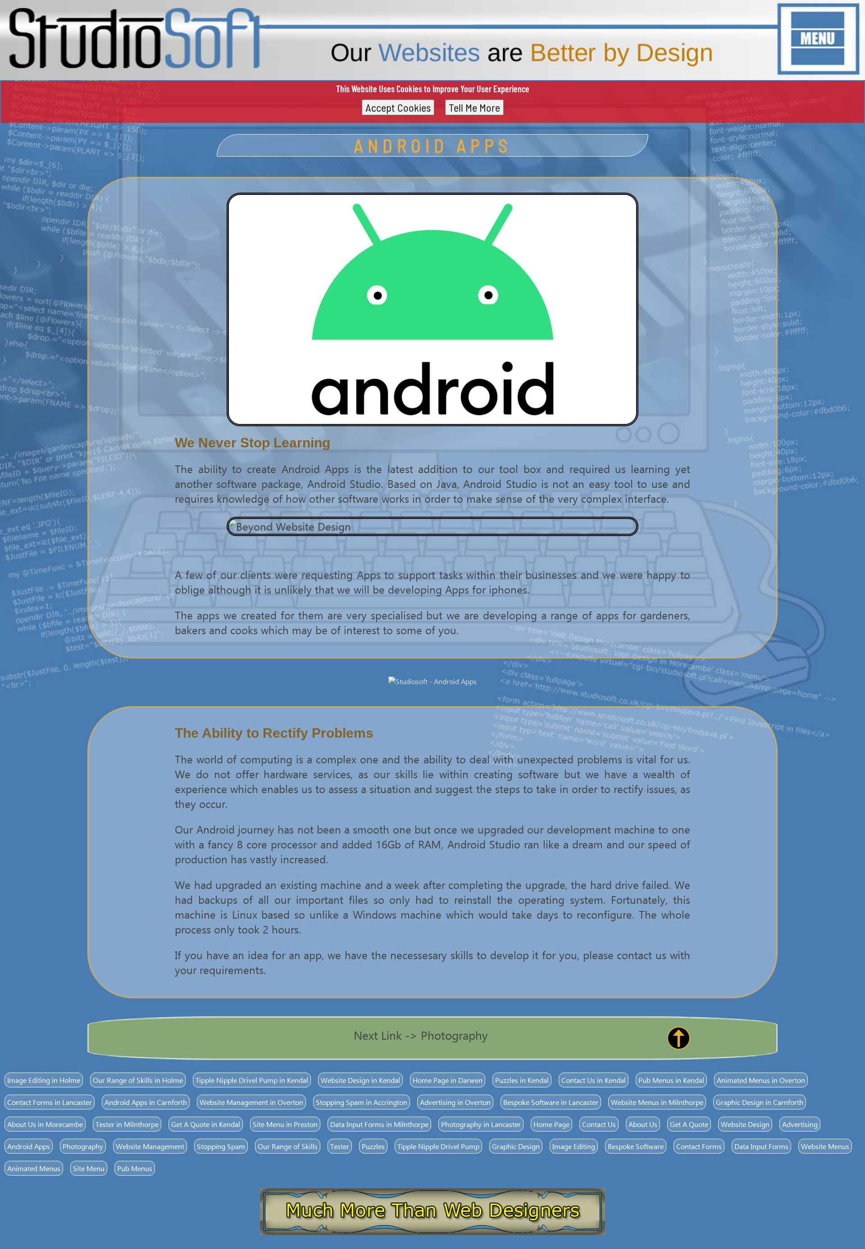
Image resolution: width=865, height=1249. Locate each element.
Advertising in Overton (455, 1102)
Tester (339, 1146)
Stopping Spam (221, 1146)
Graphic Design (516, 1146)
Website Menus (825, 1146)
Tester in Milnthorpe (127, 1124)
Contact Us (599, 1124)
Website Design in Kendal (360, 1080)
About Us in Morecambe (45, 1124)
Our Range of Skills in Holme (138, 1080)
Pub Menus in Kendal (671, 1080)
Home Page (551, 1124)
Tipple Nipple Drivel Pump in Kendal (252, 1080)
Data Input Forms (761, 1146)
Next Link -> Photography (421, 1035)
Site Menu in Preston (285, 1124)
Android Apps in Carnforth (146, 1102)
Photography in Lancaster (481, 1124)
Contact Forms (699, 1146)
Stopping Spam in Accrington (361, 1102)
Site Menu (89, 1168)
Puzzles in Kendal (522, 1080)
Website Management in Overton (251, 1102)
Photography (83, 1146)
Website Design (745, 1124)
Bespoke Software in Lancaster (550, 1102)
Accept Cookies (398, 107)
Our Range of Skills (288, 1146)
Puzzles (373, 1146)
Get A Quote (689, 1124)
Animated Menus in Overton (761, 1080)
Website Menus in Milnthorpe (657, 1102)
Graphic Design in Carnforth (759, 1102)
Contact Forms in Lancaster (49, 1102)
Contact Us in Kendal (593, 1080)
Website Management (150, 1146)
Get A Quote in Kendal (205, 1124)
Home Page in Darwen (448, 1080)
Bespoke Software (636, 1146)
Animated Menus (33, 1168)
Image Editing (573, 1146)
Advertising (800, 1124)
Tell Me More (474, 107)
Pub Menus (134, 1168)
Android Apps (28, 1146)
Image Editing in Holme (43, 1080)
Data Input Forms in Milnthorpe (379, 1124)
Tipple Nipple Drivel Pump (438, 1146)
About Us (642, 1124)
